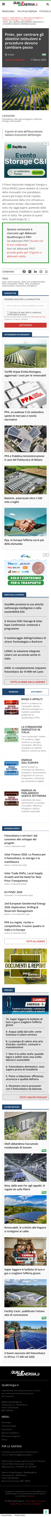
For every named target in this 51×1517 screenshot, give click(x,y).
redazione (30, 1496)
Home (5, 18)
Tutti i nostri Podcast (33, 1097)
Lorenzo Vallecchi (15, 59)
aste (4, 281)
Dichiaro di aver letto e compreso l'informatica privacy (24, 313)
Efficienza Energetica (11, 1436)
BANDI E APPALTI (31, 699)
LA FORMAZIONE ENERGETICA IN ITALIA (31, 730)
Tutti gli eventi (35, 941)
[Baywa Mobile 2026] (25, 159)
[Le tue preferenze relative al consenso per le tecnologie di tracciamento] (46, 1512)
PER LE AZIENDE (12, 1446)
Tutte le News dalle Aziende (27, 682)
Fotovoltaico (15, 18)
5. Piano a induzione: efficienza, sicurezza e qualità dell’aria (25, 1077)
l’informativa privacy (37, 317)
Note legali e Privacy (35, 1501)
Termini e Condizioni (32, 1504)
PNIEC (21, 283)
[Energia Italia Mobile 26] (25, 571)
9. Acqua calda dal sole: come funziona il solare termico (23, 1033)
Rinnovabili (8, 11)
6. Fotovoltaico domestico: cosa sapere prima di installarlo (25, 1068)
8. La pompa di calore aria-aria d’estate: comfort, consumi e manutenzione (24, 1044)
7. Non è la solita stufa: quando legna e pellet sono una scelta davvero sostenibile (25, 1057)
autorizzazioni (14, 281)
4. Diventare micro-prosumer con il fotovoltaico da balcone (24, 1087)
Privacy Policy (6, 1515)
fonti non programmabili (33, 281)
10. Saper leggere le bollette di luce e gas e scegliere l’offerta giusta (24, 1022)
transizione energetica (26, 285)
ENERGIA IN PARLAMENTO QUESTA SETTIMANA (33, 793)
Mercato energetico (33, 18)
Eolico (4, 1439)
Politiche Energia (27, 11)
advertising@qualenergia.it (21, 1455)
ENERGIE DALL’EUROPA (29, 761)
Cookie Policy (15, 1504)
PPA (27, 283)
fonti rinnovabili (9, 283)
